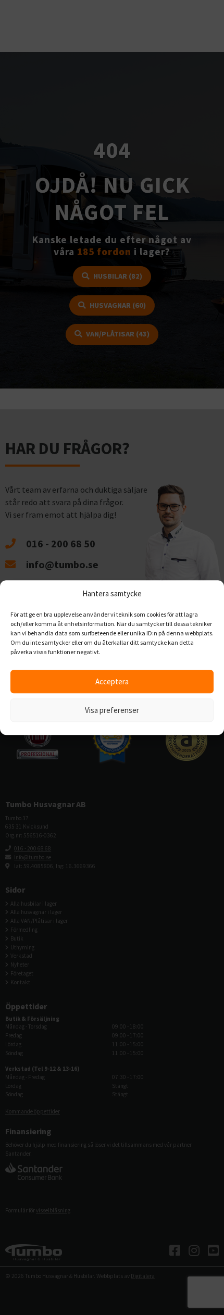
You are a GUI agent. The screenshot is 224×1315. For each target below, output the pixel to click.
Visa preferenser (112, 710)
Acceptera (112, 681)
